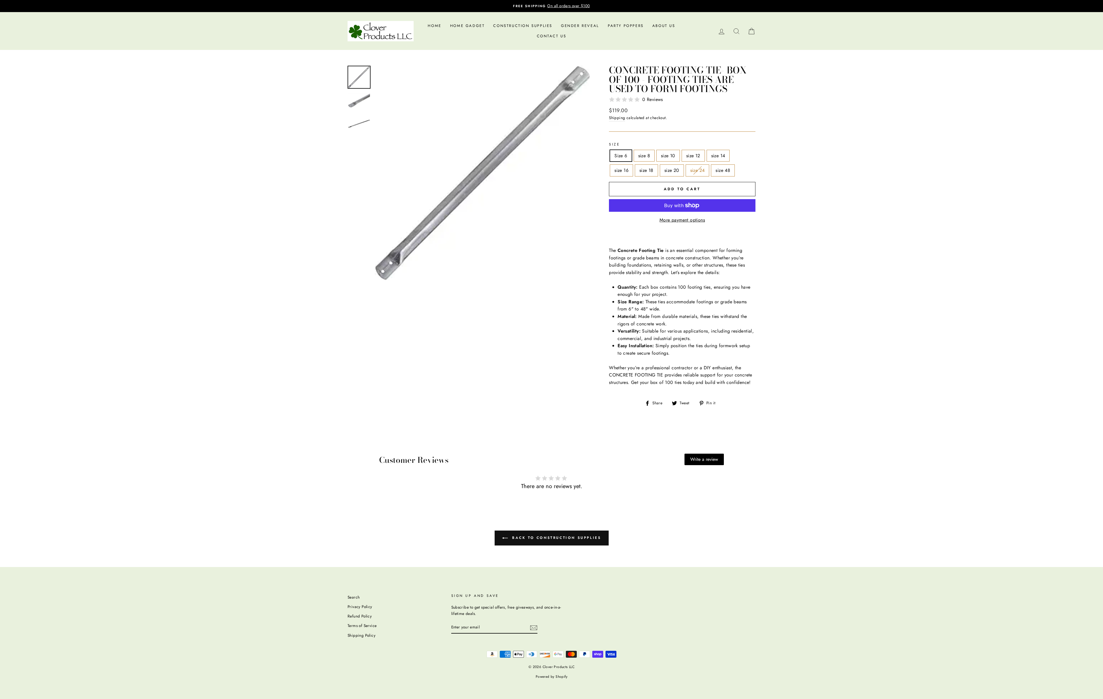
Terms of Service (362, 625)
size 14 (718, 155)
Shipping (617, 118)
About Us (663, 25)
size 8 (644, 155)
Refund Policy (360, 616)
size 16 (621, 170)
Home (434, 25)
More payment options (682, 220)
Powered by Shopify (551, 676)
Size (614, 144)
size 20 (671, 170)
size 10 (668, 155)
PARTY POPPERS (626, 25)
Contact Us (551, 36)
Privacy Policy (360, 606)
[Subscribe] (533, 627)
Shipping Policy (361, 635)
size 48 (723, 170)
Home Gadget (467, 25)
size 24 (697, 170)
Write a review (704, 459)
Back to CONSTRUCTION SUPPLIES (555, 537)
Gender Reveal (580, 25)
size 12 (693, 155)
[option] (551, 6)
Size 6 (620, 155)
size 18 (646, 170)
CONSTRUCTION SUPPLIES (522, 25)
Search (354, 597)
